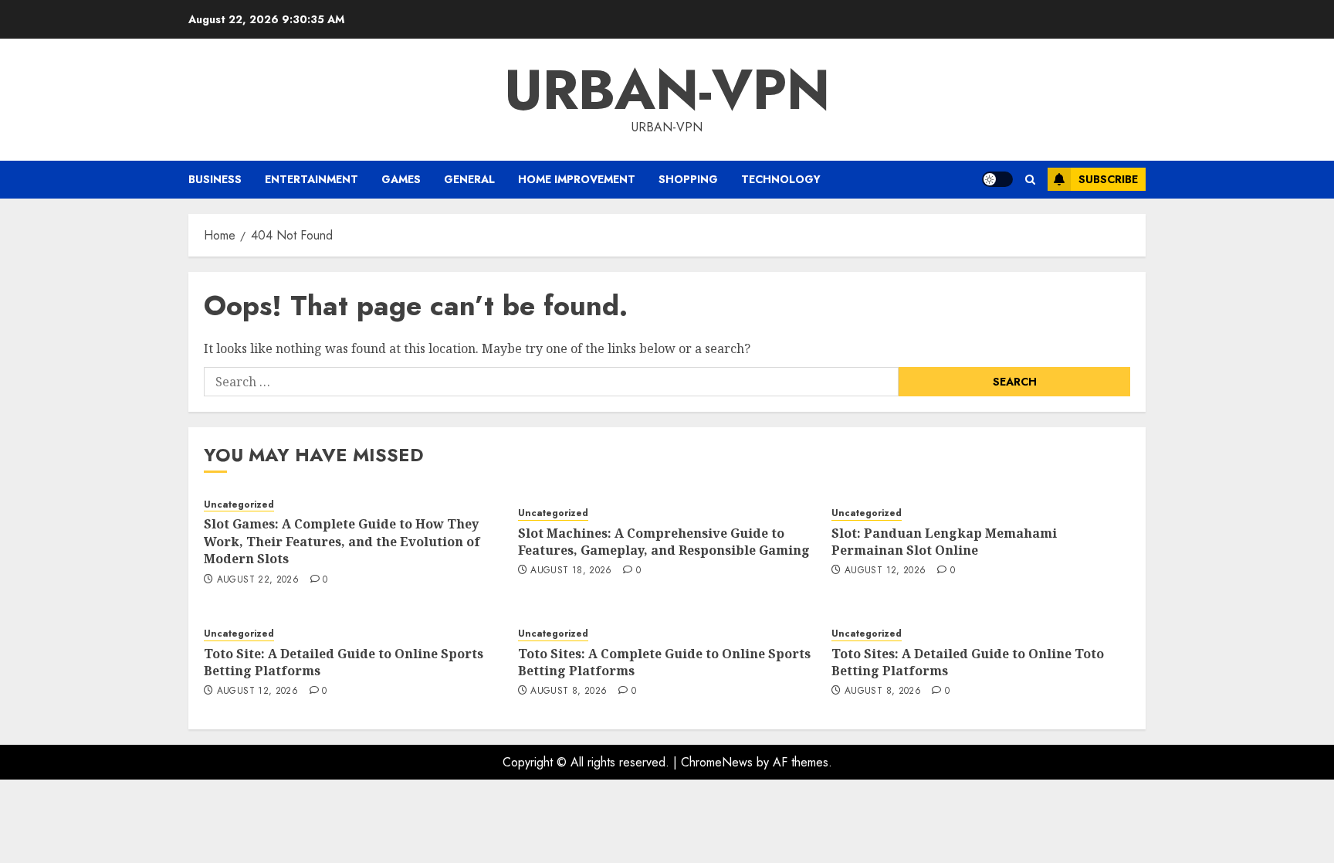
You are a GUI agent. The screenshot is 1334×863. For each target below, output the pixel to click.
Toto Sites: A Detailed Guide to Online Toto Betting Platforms (967, 662)
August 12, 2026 (885, 571)
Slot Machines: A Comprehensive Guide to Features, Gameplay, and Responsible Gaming (664, 542)
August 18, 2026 (570, 571)
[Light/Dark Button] (997, 179)
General (469, 179)
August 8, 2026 (568, 691)
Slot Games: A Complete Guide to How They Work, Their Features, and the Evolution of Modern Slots (342, 541)
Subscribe (1108, 179)
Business (215, 179)
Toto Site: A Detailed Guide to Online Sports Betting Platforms (343, 662)
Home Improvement (576, 179)
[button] (1030, 180)
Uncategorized (239, 504)
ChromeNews (717, 762)
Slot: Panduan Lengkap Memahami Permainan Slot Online (944, 542)
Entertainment (311, 179)
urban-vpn (667, 89)
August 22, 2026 (258, 580)
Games (401, 179)
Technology (781, 179)
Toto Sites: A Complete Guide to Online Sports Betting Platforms (664, 662)
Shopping (688, 179)
